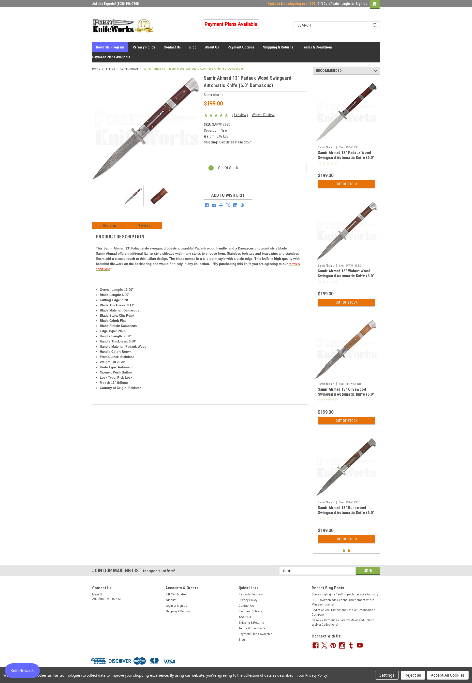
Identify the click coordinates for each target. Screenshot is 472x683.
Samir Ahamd (326, 147)
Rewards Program (110, 47)
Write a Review (263, 115)
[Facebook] (207, 205)
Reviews (144, 225)
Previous (97, 128)
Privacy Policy (144, 47)
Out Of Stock (346, 184)
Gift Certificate (328, 4)
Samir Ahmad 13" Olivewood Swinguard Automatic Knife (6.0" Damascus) (346, 394)
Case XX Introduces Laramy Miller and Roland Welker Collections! (343, 622)
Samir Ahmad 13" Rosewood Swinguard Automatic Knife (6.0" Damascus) (346, 512)
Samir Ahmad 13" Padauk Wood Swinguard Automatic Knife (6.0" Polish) (346, 157)
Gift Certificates (176, 594)
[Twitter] (228, 205)
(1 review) (240, 115)
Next (195, 128)
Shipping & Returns (278, 47)
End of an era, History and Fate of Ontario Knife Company (343, 612)
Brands (110, 68)
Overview (109, 225)
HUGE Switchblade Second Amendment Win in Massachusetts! (343, 602)
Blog (192, 47)
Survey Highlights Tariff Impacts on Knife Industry (345, 594)
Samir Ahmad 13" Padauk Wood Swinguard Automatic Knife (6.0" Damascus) (193, 68)
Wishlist (171, 600)
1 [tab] (344, 550)
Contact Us (172, 47)
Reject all (413, 675)
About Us (212, 47)
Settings (387, 675)
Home (96, 68)
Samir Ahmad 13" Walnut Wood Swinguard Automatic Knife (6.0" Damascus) (346, 276)
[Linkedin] (235, 205)
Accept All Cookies (448, 675)
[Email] (214, 205)
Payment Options (241, 47)
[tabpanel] (346, 135)
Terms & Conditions (317, 47)
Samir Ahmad (129, 68)
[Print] (221, 205)
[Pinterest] (242, 205)
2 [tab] (349, 550)
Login (345, 4)
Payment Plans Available (111, 57)
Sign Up (361, 4)
